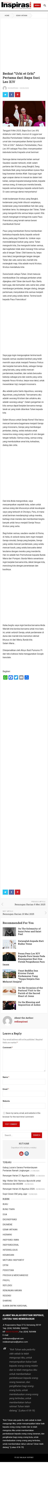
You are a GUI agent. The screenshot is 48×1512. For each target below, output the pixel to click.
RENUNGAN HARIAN (12, 1290)
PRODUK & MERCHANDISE (15, 1275)
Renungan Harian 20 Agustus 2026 (19, 1189)
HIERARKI (7, 1234)
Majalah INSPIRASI (26, 1457)
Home (7, 15)
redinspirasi (13, 88)
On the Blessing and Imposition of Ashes (29, 1003)
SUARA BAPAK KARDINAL (15, 1305)
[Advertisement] (24, 43)
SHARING (7, 1300)
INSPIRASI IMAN (11, 1240)
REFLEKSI (7, 1285)
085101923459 (12, 1332)
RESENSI (7, 1295)
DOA (5, 1214)
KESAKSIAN (8, 1255)
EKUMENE (7, 1224)
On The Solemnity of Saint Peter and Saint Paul (29, 931)
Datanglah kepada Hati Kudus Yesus (31, 942)
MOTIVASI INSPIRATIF (13, 1260)
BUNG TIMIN (9, 1209)
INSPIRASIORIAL (11, 1245)
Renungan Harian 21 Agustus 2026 (19, 1175)
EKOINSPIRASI (10, 1219)
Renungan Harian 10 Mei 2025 (18, 914)
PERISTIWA (8, 1270)
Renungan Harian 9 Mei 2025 (30, 904)
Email (6, 1089)
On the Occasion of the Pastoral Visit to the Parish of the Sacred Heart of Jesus (30, 991)
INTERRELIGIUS (10, 1250)
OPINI (5, 1265)
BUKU (5, 1204)
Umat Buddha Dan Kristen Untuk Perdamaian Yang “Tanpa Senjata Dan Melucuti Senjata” (21, 976)
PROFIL (6, 1280)
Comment (8, 1047)
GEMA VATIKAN (21, 15)
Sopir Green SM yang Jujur (15, 1194)
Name (6, 1077)
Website (6, 1101)
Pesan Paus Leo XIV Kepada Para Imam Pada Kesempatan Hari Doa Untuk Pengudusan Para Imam (24, 959)
